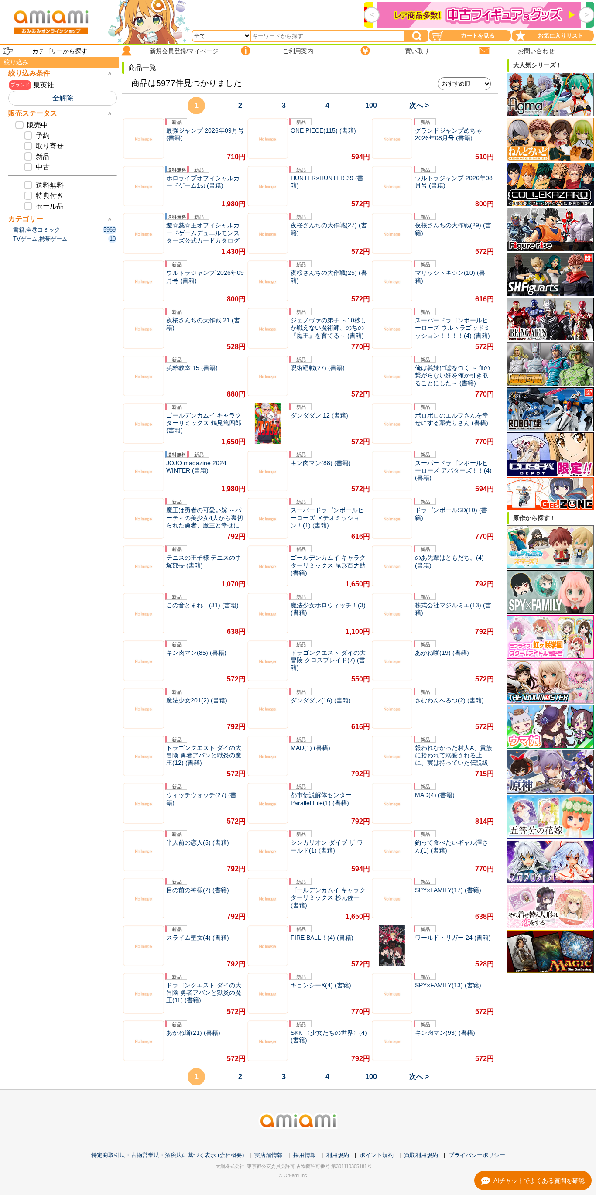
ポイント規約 (377, 1155)
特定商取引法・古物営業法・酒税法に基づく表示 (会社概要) (167, 1155)
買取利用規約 (421, 1155)
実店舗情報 (268, 1155)
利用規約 (337, 1155)
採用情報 (304, 1155)
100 (371, 105)
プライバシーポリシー (477, 1155)
